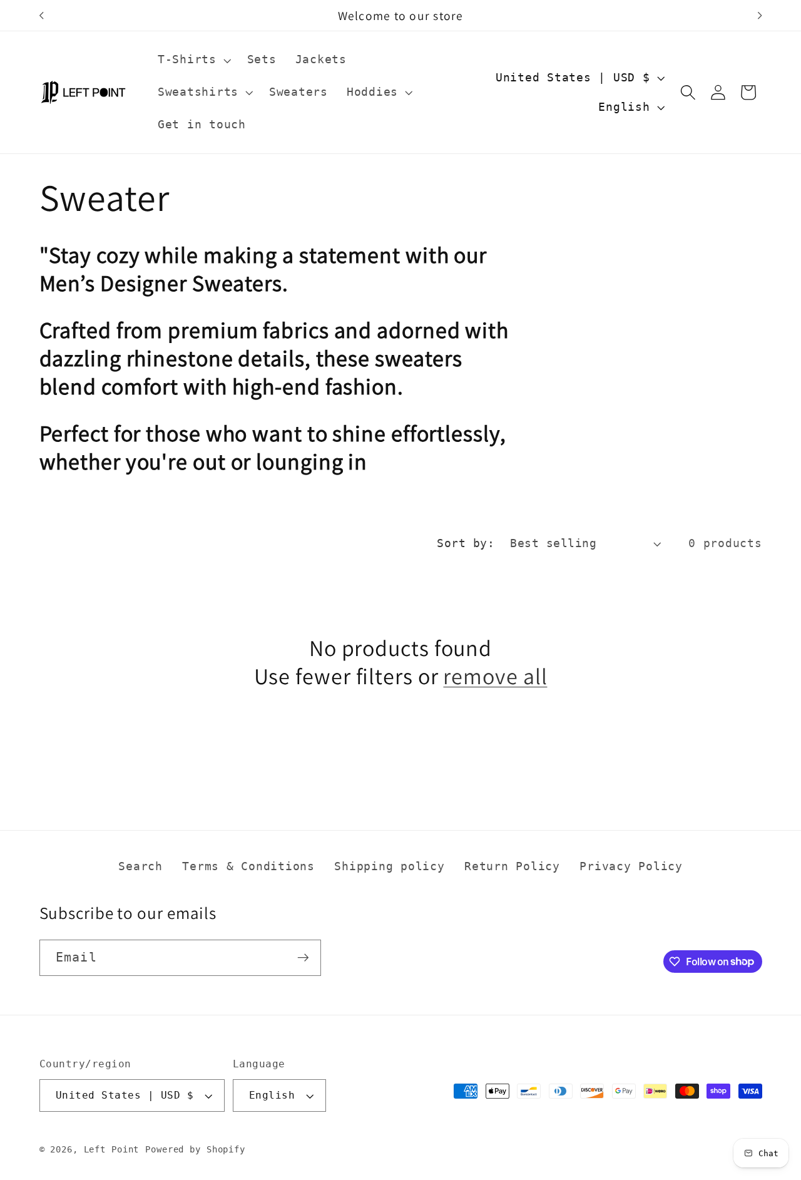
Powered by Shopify (195, 1150)
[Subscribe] (303, 957)
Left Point (112, 1150)
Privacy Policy (631, 865)
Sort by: (465, 543)
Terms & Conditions (248, 865)
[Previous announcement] (41, 16)
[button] (193, 60)
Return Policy (512, 865)
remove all (495, 676)
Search (140, 865)
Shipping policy (389, 865)
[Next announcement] (759, 16)
